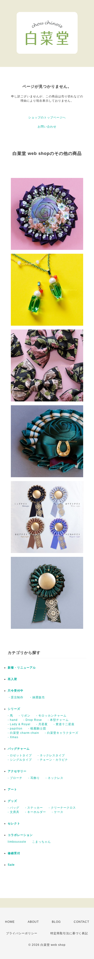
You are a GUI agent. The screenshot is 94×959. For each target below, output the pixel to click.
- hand (13, 720)
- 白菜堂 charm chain (23, 733)
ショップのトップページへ (47, 117)
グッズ (12, 801)
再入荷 (12, 679)
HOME (10, 922)
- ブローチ (15, 778)
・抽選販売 (37, 697)
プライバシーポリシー (21, 933)
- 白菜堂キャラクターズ (61, 733)
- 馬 (10, 715)
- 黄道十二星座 (64, 724)
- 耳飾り (34, 778)
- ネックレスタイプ (51, 755)
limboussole (17, 841)
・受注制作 (15, 697)
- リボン (24, 715)
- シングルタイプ (20, 759)
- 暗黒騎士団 (37, 728)
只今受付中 (15, 690)
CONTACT (81, 922)
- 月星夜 (42, 724)
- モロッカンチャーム (51, 715)
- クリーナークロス (62, 807)
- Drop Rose (32, 720)
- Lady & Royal (19, 724)
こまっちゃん (41, 841)
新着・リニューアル (22, 667)
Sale (11, 864)
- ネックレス (54, 778)
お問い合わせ (47, 126)
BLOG (56, 922)
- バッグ (13, 807)
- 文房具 (13, 812)
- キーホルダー (35, 812)
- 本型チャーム (58, 720)
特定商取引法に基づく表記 (69, 933)
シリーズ (14, 709)
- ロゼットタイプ (20, 755)
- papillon (15, 728)
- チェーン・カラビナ (53, 759)
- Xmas (13, 737)
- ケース (57, 812)
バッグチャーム (19, 748)
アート (12, 789)
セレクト (14, 823)
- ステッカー (34, 807)
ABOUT (33, 922)
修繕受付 (14, 853)
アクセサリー (17, 771)
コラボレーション (20, 835)
